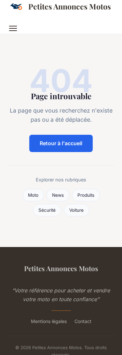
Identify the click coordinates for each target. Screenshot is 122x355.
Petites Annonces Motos (69, 6)
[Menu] (13, 28)
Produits (85, 195)
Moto (33, 195)
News (58, 195)
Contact (83, 321)
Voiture (76, 210)
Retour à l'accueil (61, 143)
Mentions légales (49, 321)
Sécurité (47, 210)
